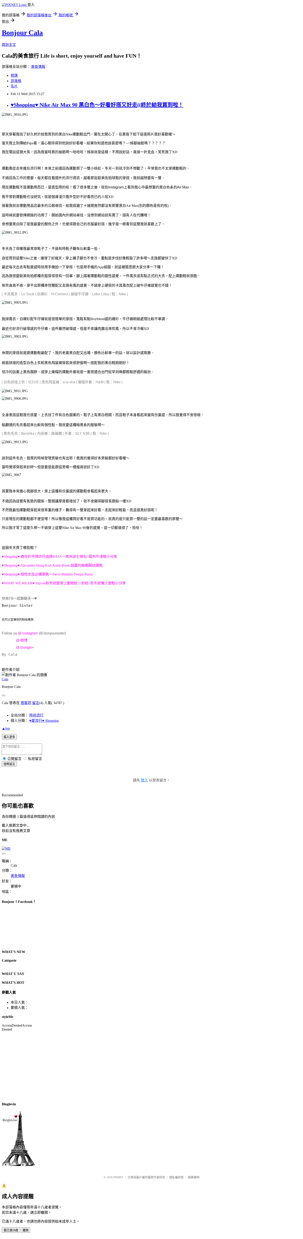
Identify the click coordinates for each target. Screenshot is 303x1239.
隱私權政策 (176, 1177)
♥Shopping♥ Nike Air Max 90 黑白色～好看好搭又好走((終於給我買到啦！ (97, 105)
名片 (14, 86)
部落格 (16, 81)
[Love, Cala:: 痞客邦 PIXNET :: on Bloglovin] (18, 1165)
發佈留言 (9, 764)
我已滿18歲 (11, 1230)
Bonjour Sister (17, 605)
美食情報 (38, 67)
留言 (35, 703)
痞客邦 (26, 703)
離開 (25, 1230)
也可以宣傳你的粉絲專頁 (17, 619)
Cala (5, 679)
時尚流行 (36, 715)
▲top (6, 728)
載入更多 (9, 737)
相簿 (14, 75)
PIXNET (118, 1177)
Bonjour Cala (22, 33)
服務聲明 (193, 1177)
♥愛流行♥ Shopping (44, 720)
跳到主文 (9, 45)
